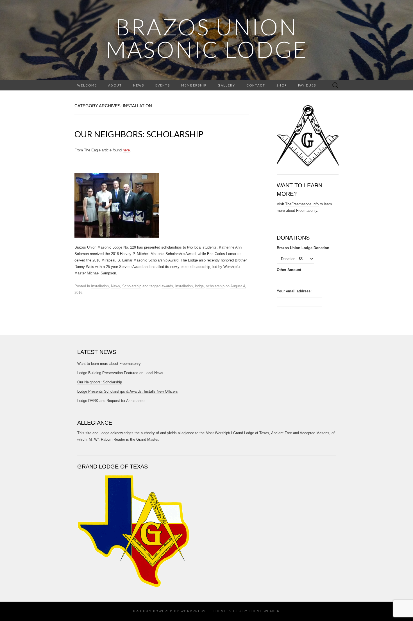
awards (167, 286)
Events (162, 85)
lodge (199, 286)
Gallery (226, 85)
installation (184, 286)
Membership (193, 85)
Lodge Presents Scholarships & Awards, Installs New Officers (127, 391)
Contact (255, 85)
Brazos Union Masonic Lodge (207, 38)
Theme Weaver (264, 611)
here (126, 150)
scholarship (215, 286)
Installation (100, 286)
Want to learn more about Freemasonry (109, 363)
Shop (281, 85)
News (138, 85)
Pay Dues (307, 85)
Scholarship (131, 286)
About (115, 85)
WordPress (193, 611)
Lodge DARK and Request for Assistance (110, 401)
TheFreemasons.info (302, 204)
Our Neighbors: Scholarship (138, 134)
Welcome (87, 85)
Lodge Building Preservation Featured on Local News (120, 373)
